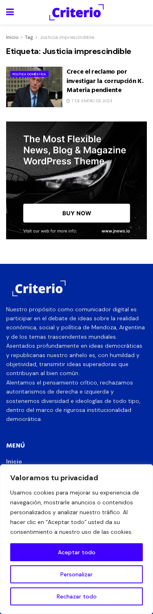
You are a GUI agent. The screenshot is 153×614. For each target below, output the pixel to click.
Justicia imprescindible (67, 37)
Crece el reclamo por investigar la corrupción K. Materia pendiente (105, 80)
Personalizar (76, 574)
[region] (76, 539)
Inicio (12, 37)
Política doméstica (29, 74)
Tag (29, 37)
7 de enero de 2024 (91, 100)
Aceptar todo (76, 552)
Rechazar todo (77, 596)
